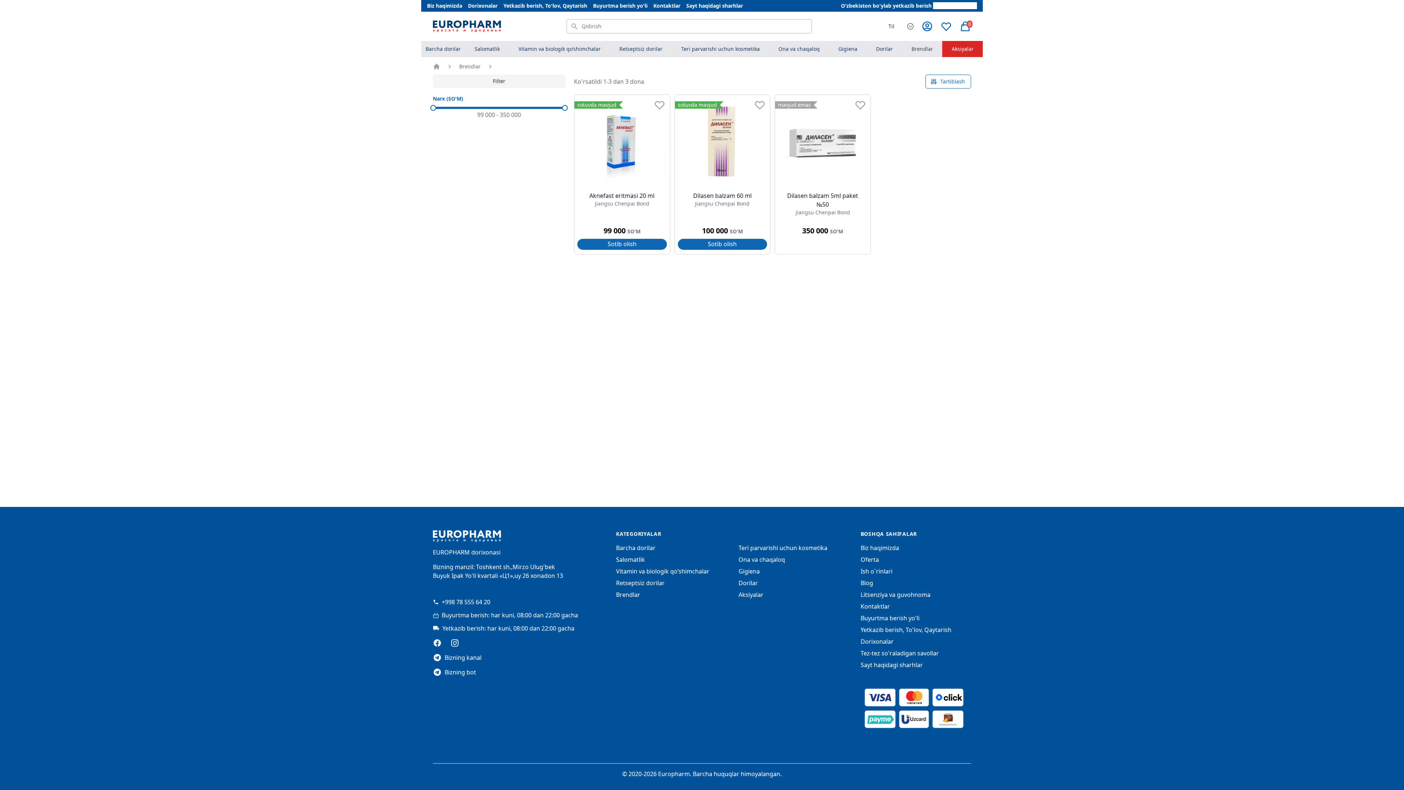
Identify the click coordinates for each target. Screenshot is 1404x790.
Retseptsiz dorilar (640, 583)
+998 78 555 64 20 (466, 602)
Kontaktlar (666, 5)
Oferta (870, 560)
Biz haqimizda (444, 5)
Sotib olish (622, 244)
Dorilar (748, 583)
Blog (867, 583)
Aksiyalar (963, 48)
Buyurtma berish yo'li (620, 5)
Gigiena (749, 571)
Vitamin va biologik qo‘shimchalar (662, 571)
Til (891, 26)
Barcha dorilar (443, 48)
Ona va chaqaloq (762, 560)
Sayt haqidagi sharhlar (714, 5)
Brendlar (922, 48)
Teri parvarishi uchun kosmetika (783, 548)
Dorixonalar (483, 5)
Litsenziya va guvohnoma (896, 595)
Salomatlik (630, 560)
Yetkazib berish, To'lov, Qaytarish (545, 5)
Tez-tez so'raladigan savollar (900, 653)
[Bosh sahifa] (436, 66)
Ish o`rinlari (876, 571)
